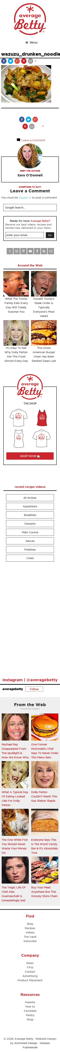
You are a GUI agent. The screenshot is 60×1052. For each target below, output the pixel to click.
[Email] (31, 61)
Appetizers (30, 506)
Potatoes (30, 549)
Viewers (30, 1002)
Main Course (30, 532)
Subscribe (30, 941)
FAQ (30, 967)
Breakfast (30, 514)
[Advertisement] (28, 618)
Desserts (30, 523)
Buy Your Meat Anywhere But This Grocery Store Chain (44, 892)
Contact (30, 971)
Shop (30, 1019)
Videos (30, 932)
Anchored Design (25, 1043)
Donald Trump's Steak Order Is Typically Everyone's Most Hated (43, 307)
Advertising (30, 975)
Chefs (30, 558)
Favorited (30, 1010)
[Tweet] (11, 61)
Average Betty (30, 19)
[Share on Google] (17, 61)
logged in (25, 197)
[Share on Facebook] (4, 61)
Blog (30, 923)
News (30, 962)
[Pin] (24, 61)
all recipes (30, 497)
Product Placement (30, 980)
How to (30, 1006)
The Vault (30, 936)
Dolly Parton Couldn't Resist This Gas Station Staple (44, 796)
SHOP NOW (28, 455)
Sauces (30, 540)
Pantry (30, 1015)
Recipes (30, 928)
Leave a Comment (32, 140)
